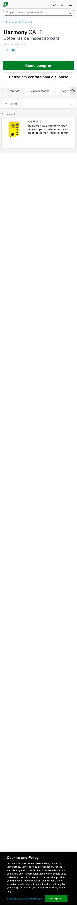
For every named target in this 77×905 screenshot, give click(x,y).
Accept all (56, 898)
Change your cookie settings (24, 898)
